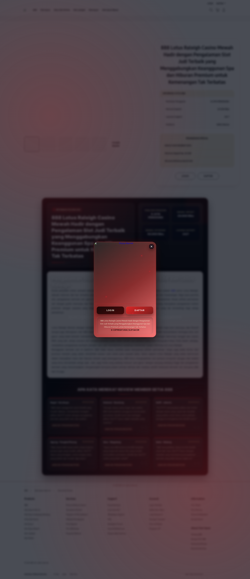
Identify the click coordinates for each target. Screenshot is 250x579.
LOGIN (110, 310)
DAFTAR (140, 310)
